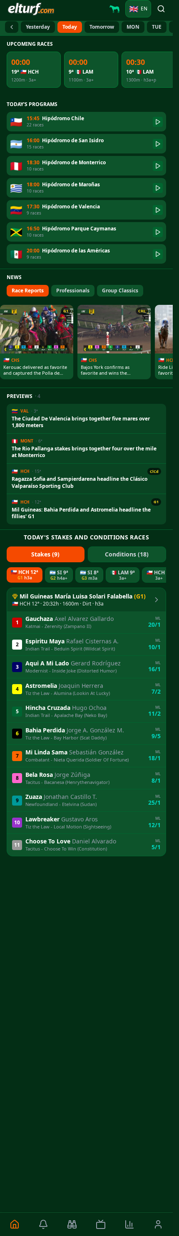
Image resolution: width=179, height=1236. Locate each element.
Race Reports (28, 290)
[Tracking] (71, 1224)
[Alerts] (43, 1224)
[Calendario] (11, 27)
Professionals (73, 290)
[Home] (14, 1224)
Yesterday (38, 26)
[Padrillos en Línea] (114, 8)
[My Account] (158, 1224)
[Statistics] (129, 1224)
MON (133, 26)
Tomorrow (102, 26)
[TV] (100, 1224)
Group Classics (120, 290)
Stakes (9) (45, 554)
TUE (157, 26)
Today (69, 26)
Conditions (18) (127, 554)
